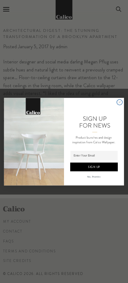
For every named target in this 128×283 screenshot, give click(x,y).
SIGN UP (94, 167)
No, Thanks (93, 176)
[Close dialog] (119, 102)
